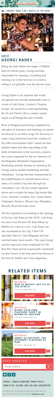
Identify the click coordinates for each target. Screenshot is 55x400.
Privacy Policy (37, 381)
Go (49, 366)
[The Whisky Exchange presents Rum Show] (27, 3)
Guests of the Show (40, 10)
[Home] (3, 10)
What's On (21, 10)
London (10, 10)
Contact (6, 381)
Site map (19, 385)
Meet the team (31, 385)
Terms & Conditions (20, 381)
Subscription (44, 385)
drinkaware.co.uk (38, 394)
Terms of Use (8, 385)
